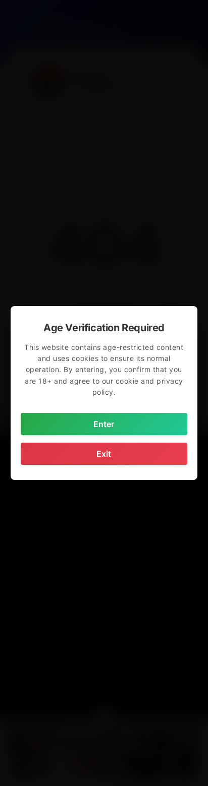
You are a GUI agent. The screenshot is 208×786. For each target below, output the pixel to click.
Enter (103, 424)
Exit (103, 454)
